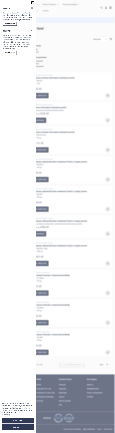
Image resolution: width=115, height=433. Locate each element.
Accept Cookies (18, 420)
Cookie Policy (6, 415)
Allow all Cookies (18, 427)
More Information (10, 23)
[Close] (32, 2)
